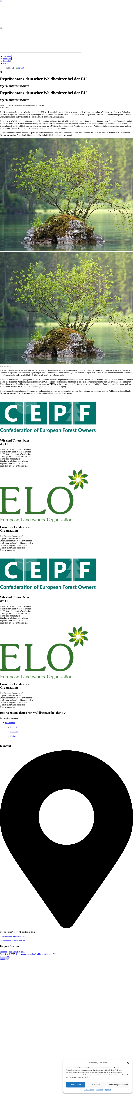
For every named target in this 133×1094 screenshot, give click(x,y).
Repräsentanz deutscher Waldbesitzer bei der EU (35, 954)
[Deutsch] (10, 68)
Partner (6, 63)
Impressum (108, 1090)
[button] (128, 1062)
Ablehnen (96, 1084)
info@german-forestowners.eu (12, 936)
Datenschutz (99, 1090)
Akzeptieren (76, 1084)
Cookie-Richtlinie (89, 1090)
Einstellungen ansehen (118, 1084)
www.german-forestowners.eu (12, 941)
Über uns (7, 59)
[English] (20, 68)
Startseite (7, 56)
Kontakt (6, 61)
